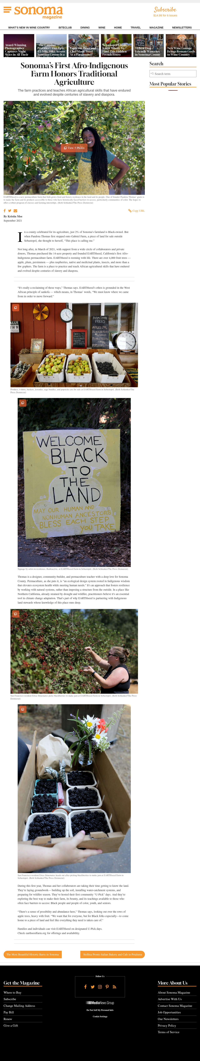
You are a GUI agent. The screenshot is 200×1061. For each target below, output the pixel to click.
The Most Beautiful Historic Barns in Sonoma (32, 954)
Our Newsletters (168, 1019)
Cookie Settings (100, 1016)
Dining (85, 27)
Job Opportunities (169, 1012)
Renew (8, 1019)
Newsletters (182, 27)
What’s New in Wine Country (29, 27)
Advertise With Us (170, 999)
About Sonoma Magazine (174, 992)
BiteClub (65, 27)
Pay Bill (9, 1012)
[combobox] (173, 73)
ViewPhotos (76, 149)
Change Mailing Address (19, 1006)
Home (118, 27)
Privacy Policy (167, 1025)
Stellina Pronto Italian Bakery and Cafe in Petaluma (112, 954)
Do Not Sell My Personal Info (100, 1010)
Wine (101, 27)
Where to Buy (12, 992)
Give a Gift (11, 1025)
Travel (136, 27)
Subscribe (10, 999)
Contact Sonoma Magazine (175, 1006)
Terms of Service (168, 1032)
